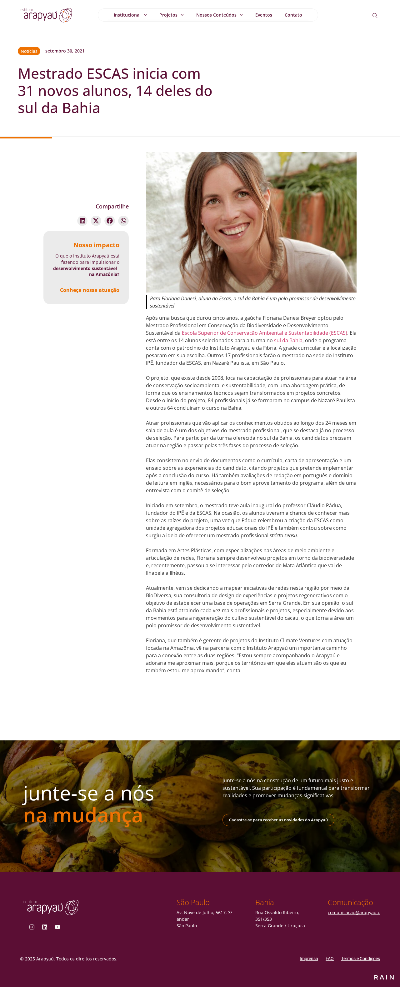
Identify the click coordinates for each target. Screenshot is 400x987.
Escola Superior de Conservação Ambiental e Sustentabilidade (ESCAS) (264, 332)
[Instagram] (32, 927)
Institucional (127, 15)
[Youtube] (57, 927)
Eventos (263, 15)
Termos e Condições (360, 958)
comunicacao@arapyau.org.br (359, 912)
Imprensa (309, 958)
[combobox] (380, 16)
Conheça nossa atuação (89, 290)
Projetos (168, 15)
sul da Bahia (288, 340)
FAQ (330, 958)
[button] (82, 221)
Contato (293, 15)
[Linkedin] (44, 927)
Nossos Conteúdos (216, 15)
